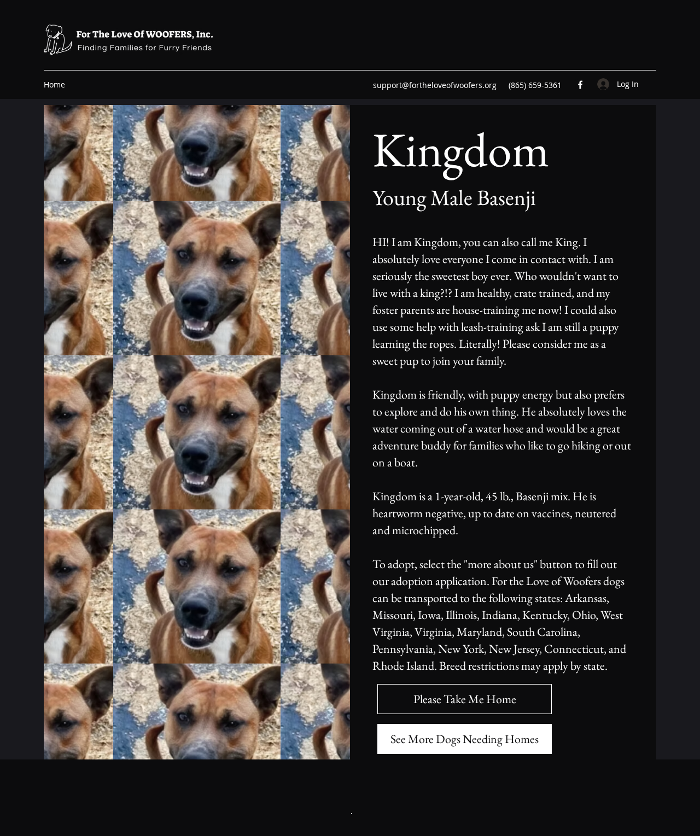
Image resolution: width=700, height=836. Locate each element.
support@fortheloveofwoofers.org (435, 85)
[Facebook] (580, 84)
